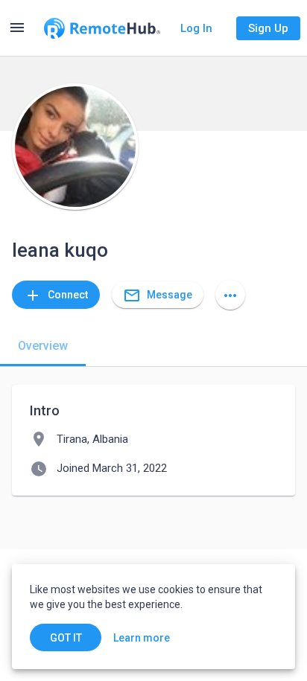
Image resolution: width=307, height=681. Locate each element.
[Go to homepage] (102, 28)
